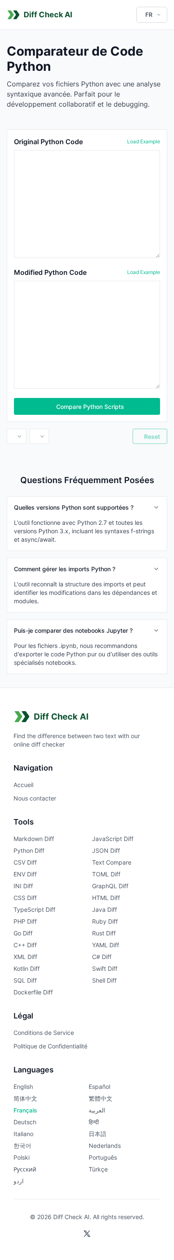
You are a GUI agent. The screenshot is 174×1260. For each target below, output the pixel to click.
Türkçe (98, 1169)
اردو (19, 1181)
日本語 (97, 1133)
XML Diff (25, 956)
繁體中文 (100, 1098)
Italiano (23, 1133)
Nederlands (105, 1145)
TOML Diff (106, 874)
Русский (25, 1169)
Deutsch (25, 1122)
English (23, 1086)
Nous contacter (35, 798)
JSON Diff (106, 850)
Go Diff (23, 933)
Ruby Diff (105, 921)
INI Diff (23, 885)
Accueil (23, 784)
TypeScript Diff (34, 909)
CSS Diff (25, 897)
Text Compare (111, 862)
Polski (22, 1157)
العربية (97, 1110)
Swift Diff (104, 968)
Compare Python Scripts (90, 406)
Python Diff (29, 850)
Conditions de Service (44, 1032)
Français (25, 1110)
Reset (152, 436)
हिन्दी (94, 1122)
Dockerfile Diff (33, 992)
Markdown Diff (34, 838)
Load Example (143, 141)
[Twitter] (87, 1234)
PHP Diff (25, 921)
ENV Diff (25, 874)
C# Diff (101, 956)
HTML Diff (106, 897)
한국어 (22, 1145)
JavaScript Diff (112, 838)
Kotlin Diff (27, 968)
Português (103, 1157)
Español (99, 1086)
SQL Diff (25, 980)
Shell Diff (104, 980)
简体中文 (25, 1098)
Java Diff (104, 909)
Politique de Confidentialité (50, 1046)
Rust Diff (104, 933)
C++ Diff (25, 944)
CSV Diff (25, 862)
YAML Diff (105, 944)
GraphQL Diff (110, 885)
